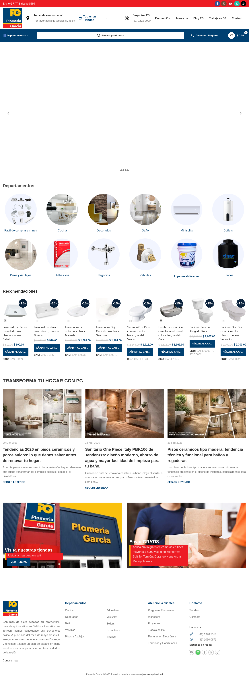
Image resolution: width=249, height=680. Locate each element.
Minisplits (112, 616)
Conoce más (10, 660)
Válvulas (70, 629)
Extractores (113, 630)
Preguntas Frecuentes (161, 610)
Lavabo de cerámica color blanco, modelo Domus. (46, 331)
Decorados (71, 616)
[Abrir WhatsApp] (239, 670)
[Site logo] (12, 17)
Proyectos (154, 623)
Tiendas (194, 610)
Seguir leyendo (14, 482)
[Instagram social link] (224, 3)
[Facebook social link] (217, 3)
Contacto (194, 616)
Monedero (154, 616)
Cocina (69, 610)
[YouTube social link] (230, 3)
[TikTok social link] (243, 3)
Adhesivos (112, 610)
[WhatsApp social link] (237, 3)
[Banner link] (62, 535)
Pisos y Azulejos (75, 636)
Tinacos (111, 636)
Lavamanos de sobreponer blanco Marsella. (76, 331)
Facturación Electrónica (162, 636)
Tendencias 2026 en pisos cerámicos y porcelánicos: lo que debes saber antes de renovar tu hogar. (39, 455)
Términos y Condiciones (162, 643)
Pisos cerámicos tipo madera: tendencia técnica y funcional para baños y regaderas (205, 455)
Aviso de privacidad (153, 674)
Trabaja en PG (156, 629)
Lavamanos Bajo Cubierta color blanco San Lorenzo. (108, 331)
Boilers (110, 623)
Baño (68, 623)
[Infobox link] (50, 18)
